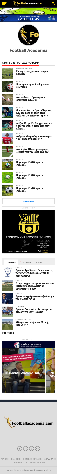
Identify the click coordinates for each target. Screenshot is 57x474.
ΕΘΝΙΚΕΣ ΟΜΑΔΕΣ (24, 68)
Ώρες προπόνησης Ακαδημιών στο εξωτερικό (33, 85)
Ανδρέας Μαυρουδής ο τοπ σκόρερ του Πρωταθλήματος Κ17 (34, 137)
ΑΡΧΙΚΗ (5, 459)
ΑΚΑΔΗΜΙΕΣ (50, 459)
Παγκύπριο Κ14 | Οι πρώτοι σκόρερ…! (30, 163)
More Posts (28, 201)
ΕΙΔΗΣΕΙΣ (20, 81)
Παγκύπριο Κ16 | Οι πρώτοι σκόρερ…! (30, 189)
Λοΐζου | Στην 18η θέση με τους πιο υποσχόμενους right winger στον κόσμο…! (34, 126)
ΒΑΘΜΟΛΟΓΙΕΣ (37, 462)
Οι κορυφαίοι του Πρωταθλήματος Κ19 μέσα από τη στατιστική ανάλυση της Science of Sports (34, 113)
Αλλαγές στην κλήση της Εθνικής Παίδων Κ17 (32, 323)
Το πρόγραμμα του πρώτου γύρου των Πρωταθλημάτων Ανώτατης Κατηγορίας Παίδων (34, 286)
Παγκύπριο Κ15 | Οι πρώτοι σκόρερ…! (30, 176)
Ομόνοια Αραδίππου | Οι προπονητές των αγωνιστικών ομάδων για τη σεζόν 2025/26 (34, 273)
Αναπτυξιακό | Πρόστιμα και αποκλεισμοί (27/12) (31, 98)
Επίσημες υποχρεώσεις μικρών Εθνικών (32, 72)
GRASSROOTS (20, 462)
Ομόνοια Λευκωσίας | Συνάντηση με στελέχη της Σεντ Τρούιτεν (33, 310)
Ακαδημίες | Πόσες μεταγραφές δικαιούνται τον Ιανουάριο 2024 (32, 150)
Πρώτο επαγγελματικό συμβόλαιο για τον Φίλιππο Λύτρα (34, 297)
